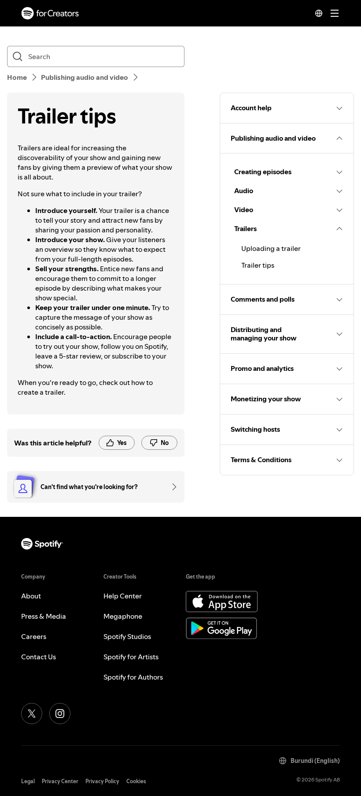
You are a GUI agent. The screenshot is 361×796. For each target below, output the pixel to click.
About (31, 596)
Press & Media (43, 616)
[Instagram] (59, 713)
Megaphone (122, 616)
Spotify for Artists (130, 656)
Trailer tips (257, 265)
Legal (28, 781)
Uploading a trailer (271, 248)
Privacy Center (60, 781)
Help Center (122, 596)
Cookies (136, 781)
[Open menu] (334, 13)
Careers (33, 636)
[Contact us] (171, 486)
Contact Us (38, 656)
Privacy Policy (102, 781)
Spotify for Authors (133, 677)
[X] (31, 713)
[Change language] (318, 13)
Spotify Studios (127, 636)
